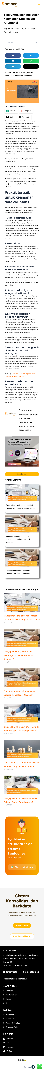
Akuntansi (32, 29)
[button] (36, 42)
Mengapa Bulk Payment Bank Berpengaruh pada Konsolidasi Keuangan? (18, 539)
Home (7, 72)
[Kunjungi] (33, 1067)
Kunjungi (27, 1067)
